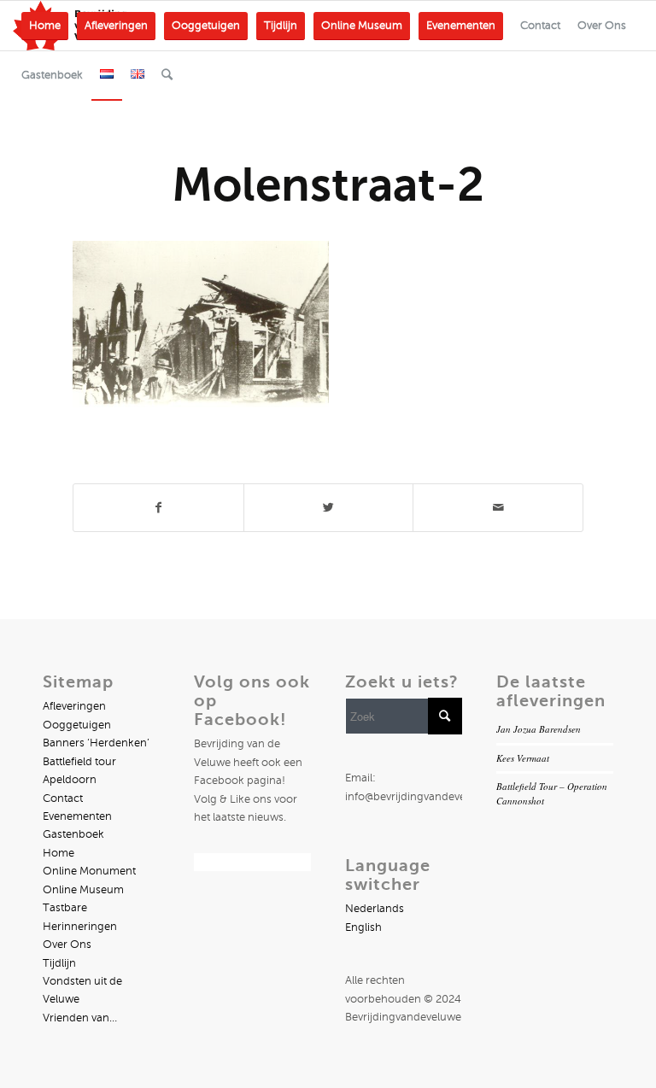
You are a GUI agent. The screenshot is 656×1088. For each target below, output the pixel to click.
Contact (63, 798)
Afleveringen (74, 706)
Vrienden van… (80, 1018)
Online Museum (83, 890)
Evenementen (77, 816)
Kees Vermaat (522, 758)
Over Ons (67, 945)
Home (58, 853)
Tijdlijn (59, 963)
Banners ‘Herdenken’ (96, 743)
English (363, 927)
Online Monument (89, 871)
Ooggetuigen (77, 725)
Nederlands (374, 909)
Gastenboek (73, 834)
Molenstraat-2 (328, 184)
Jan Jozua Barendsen (538, 728)
